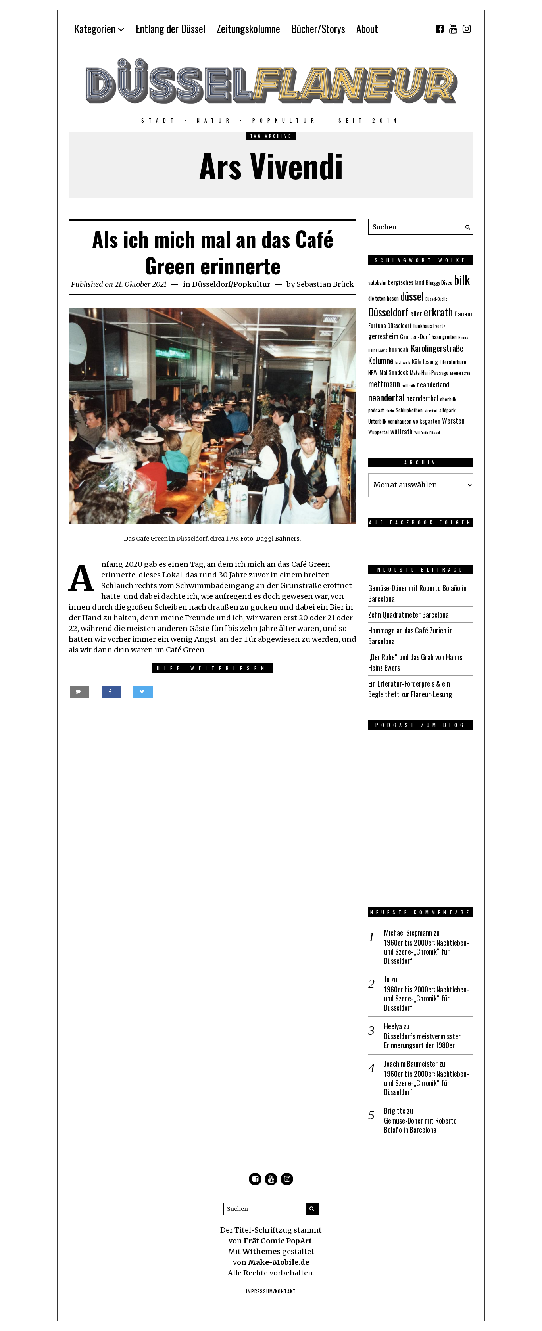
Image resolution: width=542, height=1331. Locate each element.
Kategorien (94, 28)
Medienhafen (460, 373)
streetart (431, 410)
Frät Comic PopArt (278, 1240)
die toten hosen (383, 298)
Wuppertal (378, 432)
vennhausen (399, 421)
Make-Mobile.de (278, 1262)
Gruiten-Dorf (415, 336)
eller (416, 313)
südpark (447, 410)
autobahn (377, 282)
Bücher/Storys (318, 28)
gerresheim (383, 336)
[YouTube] (453, 28)
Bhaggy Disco (439, 282)
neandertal (386, 397)
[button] (465, 227)
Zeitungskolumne (248, 28)
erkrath (438, 312)
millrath (408, 385)
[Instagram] (466, 28)
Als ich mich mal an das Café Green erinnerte (212, 252)
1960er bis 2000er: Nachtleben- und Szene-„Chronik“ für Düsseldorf (426, 952)
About (367, 28)
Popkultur (251, 284)
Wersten (453, 420)
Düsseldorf (211, 284)
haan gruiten (444, 337)
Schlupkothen (409, 410)
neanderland (433, 384)
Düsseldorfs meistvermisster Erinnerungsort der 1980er (422, 1041)
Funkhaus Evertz (429, 326)
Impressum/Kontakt (271, 1291)
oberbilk (448, 399)
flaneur (463, 313)
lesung (430, 361)
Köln (416, 361)
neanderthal (422, 398)
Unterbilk (377, 421)
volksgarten (426, 420)
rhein (390, 410)
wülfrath (401, 431)
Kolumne (381, 360)
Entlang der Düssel (171, 28)
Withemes (261, 1251)
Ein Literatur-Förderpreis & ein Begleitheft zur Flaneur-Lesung (410, 688)
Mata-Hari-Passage (429, 372)
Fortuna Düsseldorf (390, 325)
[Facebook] (439, 28)
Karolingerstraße (437, 348)
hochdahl (399, 349)
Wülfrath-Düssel (427, 432)
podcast (376, 410)
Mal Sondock (393, 372)
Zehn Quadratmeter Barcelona (408, 614)
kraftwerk (402, 362)
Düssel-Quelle (436, 298)
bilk (462, 279)
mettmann (384, 384)
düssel (412, 295)
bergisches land (406, 282)
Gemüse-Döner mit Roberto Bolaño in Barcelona (420, 1125)
